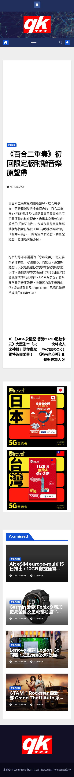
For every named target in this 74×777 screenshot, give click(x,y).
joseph (38, 575)
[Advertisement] (37, 97)
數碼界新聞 (15, 559)
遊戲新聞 (11, 145)
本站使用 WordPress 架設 (17, 769)
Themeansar (59, 769)
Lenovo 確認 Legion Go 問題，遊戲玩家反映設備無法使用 (35, 654)
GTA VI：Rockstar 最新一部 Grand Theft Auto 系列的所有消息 (36, 697)
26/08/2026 (20, 575)
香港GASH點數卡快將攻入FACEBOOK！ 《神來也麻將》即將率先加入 (51, 349)
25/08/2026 (20, 661)
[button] (60, 42)
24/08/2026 (20, 704)
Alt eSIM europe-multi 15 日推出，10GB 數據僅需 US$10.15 (36, 568)
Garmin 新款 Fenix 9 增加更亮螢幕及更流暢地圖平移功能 (35, 611)
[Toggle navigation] (34, 42)
